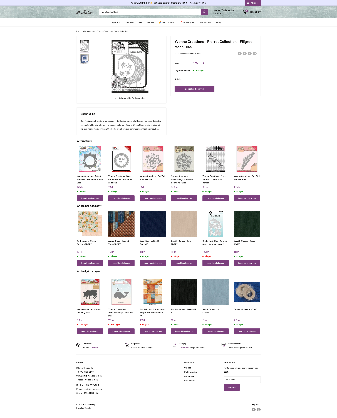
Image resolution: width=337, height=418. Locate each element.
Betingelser (189, 376)
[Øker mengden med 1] (210, 79)
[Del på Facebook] (240, 53)
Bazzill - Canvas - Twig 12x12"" (181, 242)
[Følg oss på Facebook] (254, 409)
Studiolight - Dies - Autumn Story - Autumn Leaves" (214, 242)
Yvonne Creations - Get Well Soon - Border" (247, 178)
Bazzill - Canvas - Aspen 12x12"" (245, 242)
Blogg (218, 22)
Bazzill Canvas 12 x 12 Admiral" (149, 242)
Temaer (150, 22)
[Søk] (204, 12)
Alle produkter (89, 31)
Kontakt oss (205, 22)
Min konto (217, 13)
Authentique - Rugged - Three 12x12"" (119, 242)
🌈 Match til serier (167, 22)
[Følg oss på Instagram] (259, 409)
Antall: (178, 79)
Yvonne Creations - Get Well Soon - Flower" (152, 178)
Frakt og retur (190, 372)
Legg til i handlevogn (90, 331)
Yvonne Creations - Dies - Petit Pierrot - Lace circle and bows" (120, 179)
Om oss (187, 367)
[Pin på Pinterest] (245, 53)
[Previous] (77, 170)
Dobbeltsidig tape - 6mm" (245, 309)
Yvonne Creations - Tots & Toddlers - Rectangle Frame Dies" (90, 179)
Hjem (78, 31)
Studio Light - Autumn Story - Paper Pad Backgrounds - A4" (152, 312)
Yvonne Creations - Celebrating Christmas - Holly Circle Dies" (182, 179)
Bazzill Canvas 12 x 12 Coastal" (212, 311)
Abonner (254, 3)
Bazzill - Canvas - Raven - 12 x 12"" (183, 311)
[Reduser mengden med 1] (196, 79)
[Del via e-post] (255, 53)
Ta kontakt (184, 347)
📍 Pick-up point (187, 22)
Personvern (189, 380)
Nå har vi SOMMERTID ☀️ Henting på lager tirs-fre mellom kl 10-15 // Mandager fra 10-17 (168, 3)
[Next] (259, 170)
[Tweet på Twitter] (250, 53)
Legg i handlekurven (194, 88)
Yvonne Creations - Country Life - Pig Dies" (90, 311)
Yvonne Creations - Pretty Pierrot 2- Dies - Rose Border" (214, 179)
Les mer (94, 347)
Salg (140, 22)
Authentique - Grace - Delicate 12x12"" (87, 242)
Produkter (129, 22)
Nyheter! (116, 22)
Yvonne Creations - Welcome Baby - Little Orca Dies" (120, 312)
